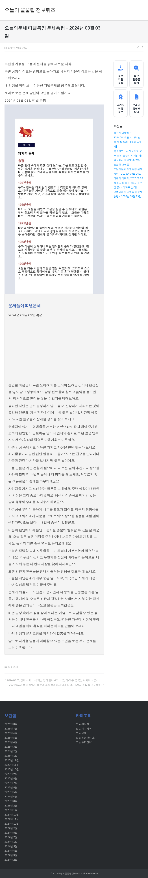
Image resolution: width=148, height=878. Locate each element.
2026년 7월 (11, 728)
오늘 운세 (13, 666)
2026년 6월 (11, 733)
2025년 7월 (11, 782)
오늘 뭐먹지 (82, 724)
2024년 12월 (12, 814)
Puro (95, 873)
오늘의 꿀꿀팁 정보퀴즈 (69, 873)
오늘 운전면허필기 (86, 737)
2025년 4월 (11, 796)
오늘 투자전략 (84, 742)
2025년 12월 (12, 760)
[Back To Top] (138, 869)
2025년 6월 (11, 787)
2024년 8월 (11, 832)
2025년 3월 (11, 800)
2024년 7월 (11, 837)
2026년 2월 (11, 751)
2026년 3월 (11, 746)
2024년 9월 (11, 828)
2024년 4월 (11, 850)
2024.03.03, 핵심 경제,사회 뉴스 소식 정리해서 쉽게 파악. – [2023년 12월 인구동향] (55, 684)
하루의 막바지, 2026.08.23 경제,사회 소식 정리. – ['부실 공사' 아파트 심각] (128, 183)
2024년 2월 (11, 859)
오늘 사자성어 (84, 728)
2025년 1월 (11, 810)
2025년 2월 (11, 805)
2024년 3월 (11, 855)
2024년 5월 (11, 846)
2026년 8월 (11, 724)
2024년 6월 (11, 841)
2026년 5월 (11, 737)
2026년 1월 (11, 755)
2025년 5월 (11, 791)
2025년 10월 (12, 769)
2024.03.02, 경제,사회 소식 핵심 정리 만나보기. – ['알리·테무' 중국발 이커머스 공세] (53, 680)
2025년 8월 (11, 778)
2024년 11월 (12, 819)
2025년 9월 (11, 773)
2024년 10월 (12, 823)
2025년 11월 (12, 764)
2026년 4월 (11, 742)
